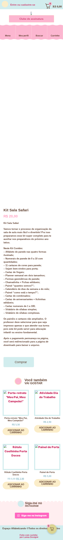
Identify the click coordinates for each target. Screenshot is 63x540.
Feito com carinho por (29, 536)
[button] (7, 31)
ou (22, 4)
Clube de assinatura (31, 18)
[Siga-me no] (21, 504)
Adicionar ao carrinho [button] (16, 431)
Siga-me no (33, 503)
